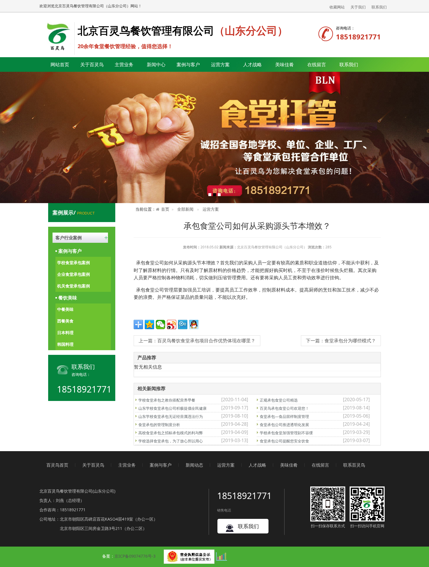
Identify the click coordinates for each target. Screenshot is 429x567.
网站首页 (59, 64)
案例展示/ (74, 212)
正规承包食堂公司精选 (279, 400)
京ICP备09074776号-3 (135, 556)
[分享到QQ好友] (193, 324)
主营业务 (127, 465)
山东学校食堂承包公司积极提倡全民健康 (172, 408)
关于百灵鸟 (93, 465)
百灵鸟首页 (57, 465)
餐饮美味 (67, 297)
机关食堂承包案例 (73, 286)
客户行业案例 (68, 237)
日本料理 (65, 332)
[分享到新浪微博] (171, 324)
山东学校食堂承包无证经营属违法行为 (170, 416)
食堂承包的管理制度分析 (159, 424)
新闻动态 (194, 465)
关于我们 (358, 7)
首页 (165, 209)
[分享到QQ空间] (149, 324)
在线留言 (316, 64)
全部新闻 (185, 209)
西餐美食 (65, 321)
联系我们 (379, 7)
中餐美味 (65, 309)
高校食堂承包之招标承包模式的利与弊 (170, 432)
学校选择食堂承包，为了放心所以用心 (170, 441)
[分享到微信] (160, 324)
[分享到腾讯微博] (182, 324)
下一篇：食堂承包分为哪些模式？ (341, 340)
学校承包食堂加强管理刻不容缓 (286, 432)
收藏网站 (337, 7)
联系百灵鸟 (354, 465)
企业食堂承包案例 (73, 274)
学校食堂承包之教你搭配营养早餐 (166, 400)
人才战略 (257, 465)
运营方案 (220, 64)
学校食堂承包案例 (73, 262)
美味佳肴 (289, 465)
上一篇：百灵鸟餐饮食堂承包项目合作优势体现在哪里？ (197, 340)
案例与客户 (70, 251)
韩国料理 (65, 344)
